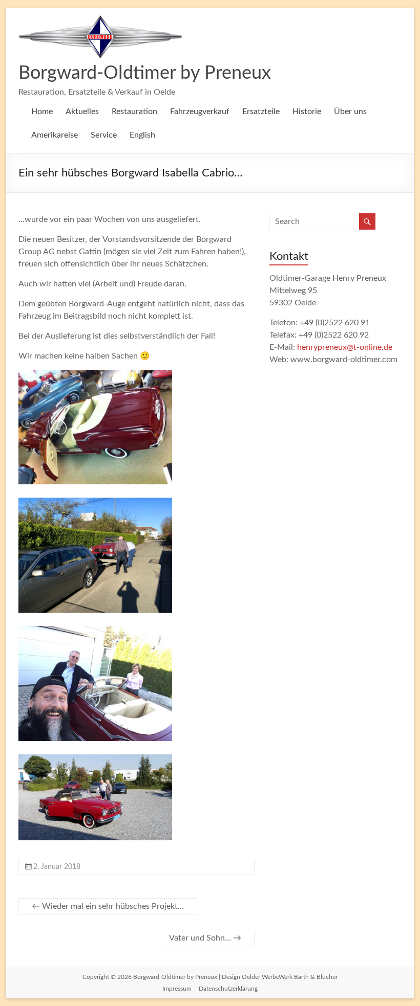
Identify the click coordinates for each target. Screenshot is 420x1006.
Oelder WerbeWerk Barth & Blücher (290, 977)
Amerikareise (54, 135)
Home (42, 111)
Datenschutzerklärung (228, 989)
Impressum (177, 989)
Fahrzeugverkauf (199, 111)
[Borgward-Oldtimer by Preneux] (100, 20)
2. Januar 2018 (56, 866)
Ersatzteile (261, 111)
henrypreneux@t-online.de (344, 347)
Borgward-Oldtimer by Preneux (144, 73)
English (142, 135)
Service (104, 135)
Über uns (350, 111)
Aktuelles (82, 111)
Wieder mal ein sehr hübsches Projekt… (108, 906)
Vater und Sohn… (205, 938)
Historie (306, 111)
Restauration (134, 111)
